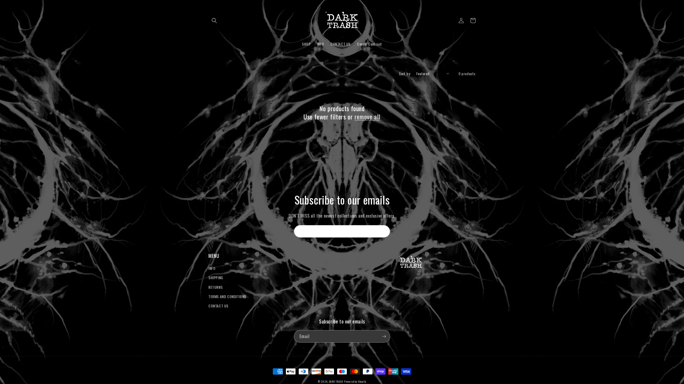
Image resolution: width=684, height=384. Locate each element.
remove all (367, 117)
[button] (214, 20)
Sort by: (405, 73)
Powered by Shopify (355, 381)
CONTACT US (218, 306)
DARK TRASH (336, 381)
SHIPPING (215, 277)
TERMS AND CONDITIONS (227, 296)
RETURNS (215, 287)
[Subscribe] (384, 231)
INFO (211, 268)
